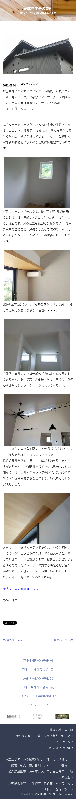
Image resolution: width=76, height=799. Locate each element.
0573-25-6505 (64, 741)
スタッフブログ (29, 84)
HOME (23, 13)
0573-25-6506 (64, 747)
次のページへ (62, 640)
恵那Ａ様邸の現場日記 (38, 678)
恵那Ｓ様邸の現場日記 (38, 660)
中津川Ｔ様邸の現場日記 (38, 669)
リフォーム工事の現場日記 (38, 696)
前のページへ (14, 640)
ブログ (32, 13)
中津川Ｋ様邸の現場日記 (38, 687)
